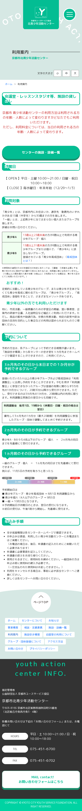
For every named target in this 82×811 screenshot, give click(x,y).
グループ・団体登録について (24, 641)
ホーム (8, 84)
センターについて (32, 620)
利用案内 (13, 634)
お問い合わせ (15, 648)
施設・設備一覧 (58, 627)
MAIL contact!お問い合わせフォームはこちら (41, 779)
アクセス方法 (55, 641)
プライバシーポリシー (42, 648)
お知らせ (54, 620)
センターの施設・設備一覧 (41, 152)
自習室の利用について (59, 634)
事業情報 (13, 627)
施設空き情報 (32, 634)
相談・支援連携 (33, 627)
